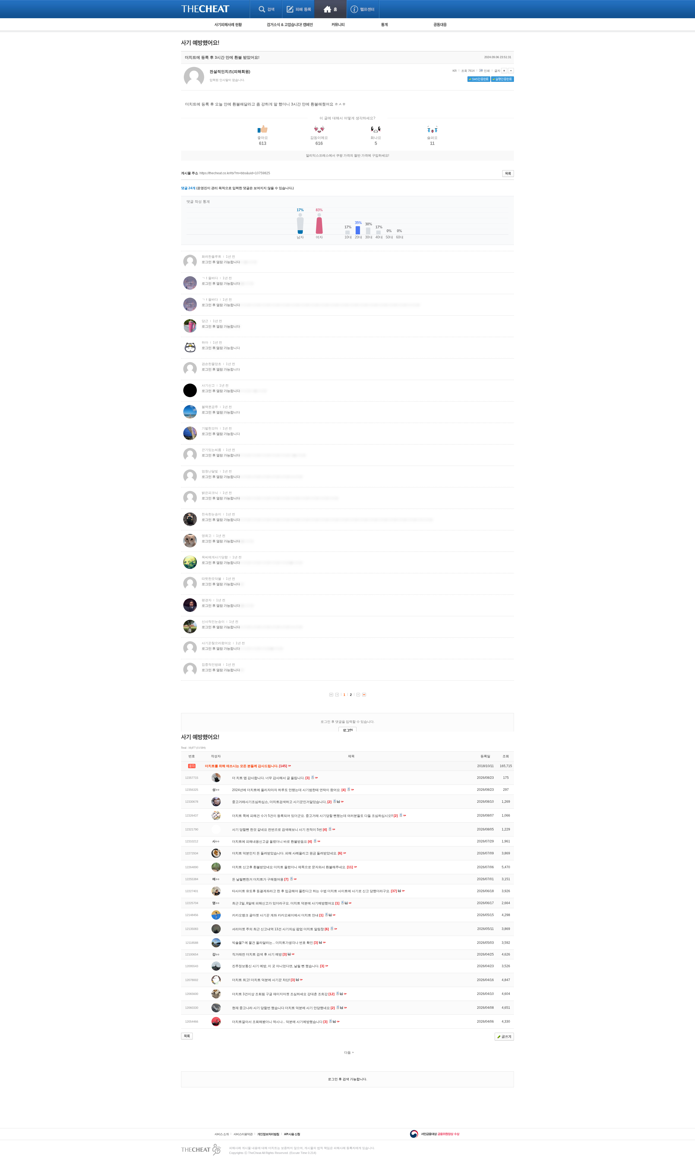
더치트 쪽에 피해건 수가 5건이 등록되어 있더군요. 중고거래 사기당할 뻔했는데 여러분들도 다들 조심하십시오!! (315, 816)
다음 (347, 1052)
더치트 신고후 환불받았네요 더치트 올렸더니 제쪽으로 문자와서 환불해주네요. (292, 867)
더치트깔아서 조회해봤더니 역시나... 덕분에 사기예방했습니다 (279, 1022)
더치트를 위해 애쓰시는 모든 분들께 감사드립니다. (246, 766)
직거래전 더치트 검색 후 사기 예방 (259, 954)
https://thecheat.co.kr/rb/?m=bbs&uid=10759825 (235, 173)
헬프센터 (363, 9)
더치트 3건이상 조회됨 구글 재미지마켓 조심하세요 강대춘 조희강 (283, 994)
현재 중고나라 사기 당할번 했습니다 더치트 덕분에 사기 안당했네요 (283, 1008)
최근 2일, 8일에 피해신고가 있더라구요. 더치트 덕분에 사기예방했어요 (285, 903)
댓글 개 (188, 188)
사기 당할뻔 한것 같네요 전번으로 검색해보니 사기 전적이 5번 (279, 830)
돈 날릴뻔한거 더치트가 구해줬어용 (260, 879)
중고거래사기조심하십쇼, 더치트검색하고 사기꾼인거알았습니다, (281, 802)
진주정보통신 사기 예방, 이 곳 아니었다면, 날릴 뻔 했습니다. (278, 966)
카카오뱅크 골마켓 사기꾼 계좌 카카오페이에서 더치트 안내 (277, 915)
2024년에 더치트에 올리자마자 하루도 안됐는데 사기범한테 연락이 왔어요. (289, 790)
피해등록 (298, 9)
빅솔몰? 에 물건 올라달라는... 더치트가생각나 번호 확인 (275, 943)
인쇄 (487, 70)
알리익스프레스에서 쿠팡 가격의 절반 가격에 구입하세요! (347, 155)
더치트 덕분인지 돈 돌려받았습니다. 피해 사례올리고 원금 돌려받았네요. (287, 853)
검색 (266, 9)
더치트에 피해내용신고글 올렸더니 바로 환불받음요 (272, 841)
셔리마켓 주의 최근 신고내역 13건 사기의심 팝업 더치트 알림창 (280, 929)
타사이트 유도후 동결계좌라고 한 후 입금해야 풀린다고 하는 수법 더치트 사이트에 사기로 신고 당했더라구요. (314, 891)
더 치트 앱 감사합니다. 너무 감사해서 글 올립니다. (270, 778)
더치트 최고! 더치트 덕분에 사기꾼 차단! (263, 980)
